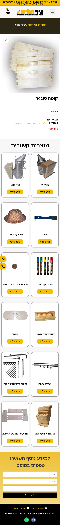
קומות (30, 24)
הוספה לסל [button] (45, 192)
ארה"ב (45, 123)
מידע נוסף (45, 241)
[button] (52, 12)
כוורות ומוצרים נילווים (31, 123)
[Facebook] (33, 519)
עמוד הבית (40, 24)
